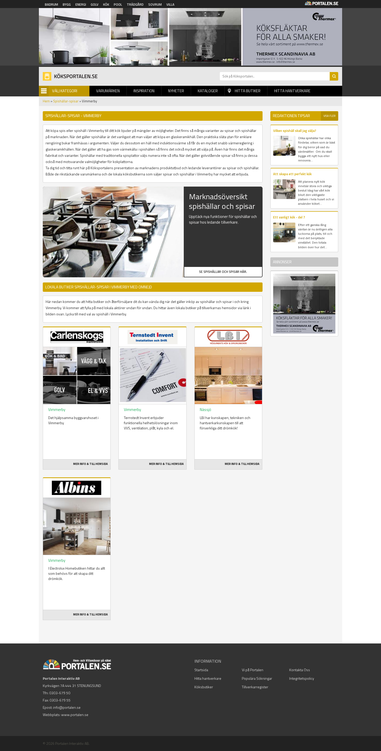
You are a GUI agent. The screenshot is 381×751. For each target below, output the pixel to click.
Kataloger (208, 91)
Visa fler (329, 116)
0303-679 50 (59, 693)
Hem (46, 101)
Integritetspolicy (301, 678)
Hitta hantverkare (292, 91)
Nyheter (176, 91)
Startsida (201, 669)
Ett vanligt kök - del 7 (289, 217)
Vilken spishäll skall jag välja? (294, 130)
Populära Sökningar (257, 678)
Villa (170, 4)
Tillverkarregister (255, 687)
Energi (80, 4)
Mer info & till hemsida (90, 464)
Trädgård (135, 4)
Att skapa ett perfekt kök (292, 173)
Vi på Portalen (252, 669)
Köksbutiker (203, 687)
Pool (118, 4)
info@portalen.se (67, 707)
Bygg (67, 4)
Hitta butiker (247, 91)
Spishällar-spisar (66, 101)
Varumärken (108, 91)
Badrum (51, 4)
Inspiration (143, 91)
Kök (106, 4)
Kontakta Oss (299, 669)
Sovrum (155, 4)
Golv (94, 4)
